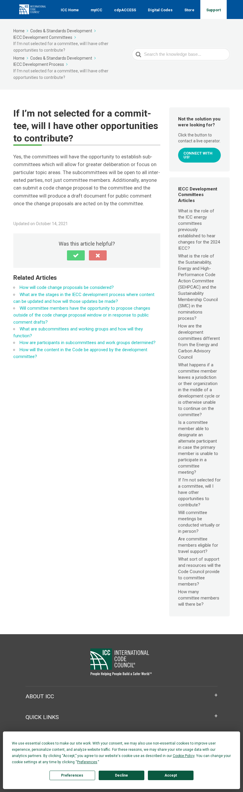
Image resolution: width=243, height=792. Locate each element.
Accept (170, 775)
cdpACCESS (125, 10)
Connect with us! (197, 155)
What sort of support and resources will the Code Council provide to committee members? (199, 571)
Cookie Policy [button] (183, 756)
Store (189, 10)
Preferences (72, 775)
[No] (98, 255)
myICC (96, 10)
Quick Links (42, 717)
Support (213, 10)
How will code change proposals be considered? (67, 287)
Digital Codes (160, 10)
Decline (121, 775)
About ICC (39, 696)
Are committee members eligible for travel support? (198, 545)
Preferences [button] (87, 762)
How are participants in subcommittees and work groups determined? (88, 342)
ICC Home (70, 10)
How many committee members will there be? (198, 598)
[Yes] (76, 255)
